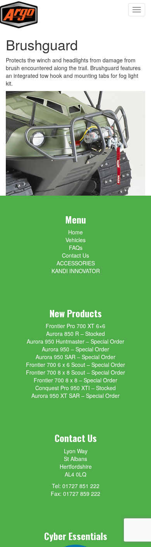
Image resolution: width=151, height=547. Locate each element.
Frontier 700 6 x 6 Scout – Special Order (75, 364)
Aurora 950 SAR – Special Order (75, 357)
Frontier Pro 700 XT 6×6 (75, 326)
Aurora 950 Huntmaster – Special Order (75, 341)
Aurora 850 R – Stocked (75, 333)
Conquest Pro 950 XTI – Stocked (75, 388)
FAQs (75, 247)
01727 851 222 (81, 486)
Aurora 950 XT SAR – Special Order (75, 395)
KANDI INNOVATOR (75, 271)
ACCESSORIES (76, 263)
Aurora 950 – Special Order (75, 349)
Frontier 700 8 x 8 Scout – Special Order (75, 372)
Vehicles (75, 240)
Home (75, 232)
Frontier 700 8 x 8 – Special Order (75, 380)
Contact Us (75, 255)
